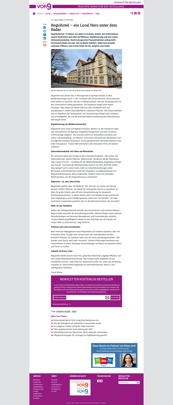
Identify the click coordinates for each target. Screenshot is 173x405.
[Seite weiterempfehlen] (45, 45)
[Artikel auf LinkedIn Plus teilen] (45, 38)
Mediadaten (39, 387)
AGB (36, 391)
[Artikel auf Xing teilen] (45, 35)
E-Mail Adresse (60, 297)
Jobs (97, 13)
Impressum (39, 384)
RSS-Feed (38, 394)
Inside (40, 13)
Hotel (74, 311)
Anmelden (115, 297)
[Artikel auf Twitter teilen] (45, 31)
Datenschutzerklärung (60, 304)
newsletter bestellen (127, 2)
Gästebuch (87, 13)
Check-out (74, 13)
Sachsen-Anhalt (63, 311)
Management (60, 13)
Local (48, 13)
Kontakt (37, 380)
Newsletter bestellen (37, 397)
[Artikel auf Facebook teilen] (45, 28)
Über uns (38, 382)
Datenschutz (39, 389)
